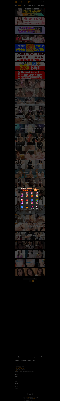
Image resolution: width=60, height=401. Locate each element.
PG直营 (37, 201)
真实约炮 (27, 194)
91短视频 (37, 208)
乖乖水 (37, 194)
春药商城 (32, 194)
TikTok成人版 (32, 208)
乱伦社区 (22, 208)
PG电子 (22, 201)
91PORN (27, 208)
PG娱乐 (27, 201)
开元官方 (32, 201)
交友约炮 (22, 194)
